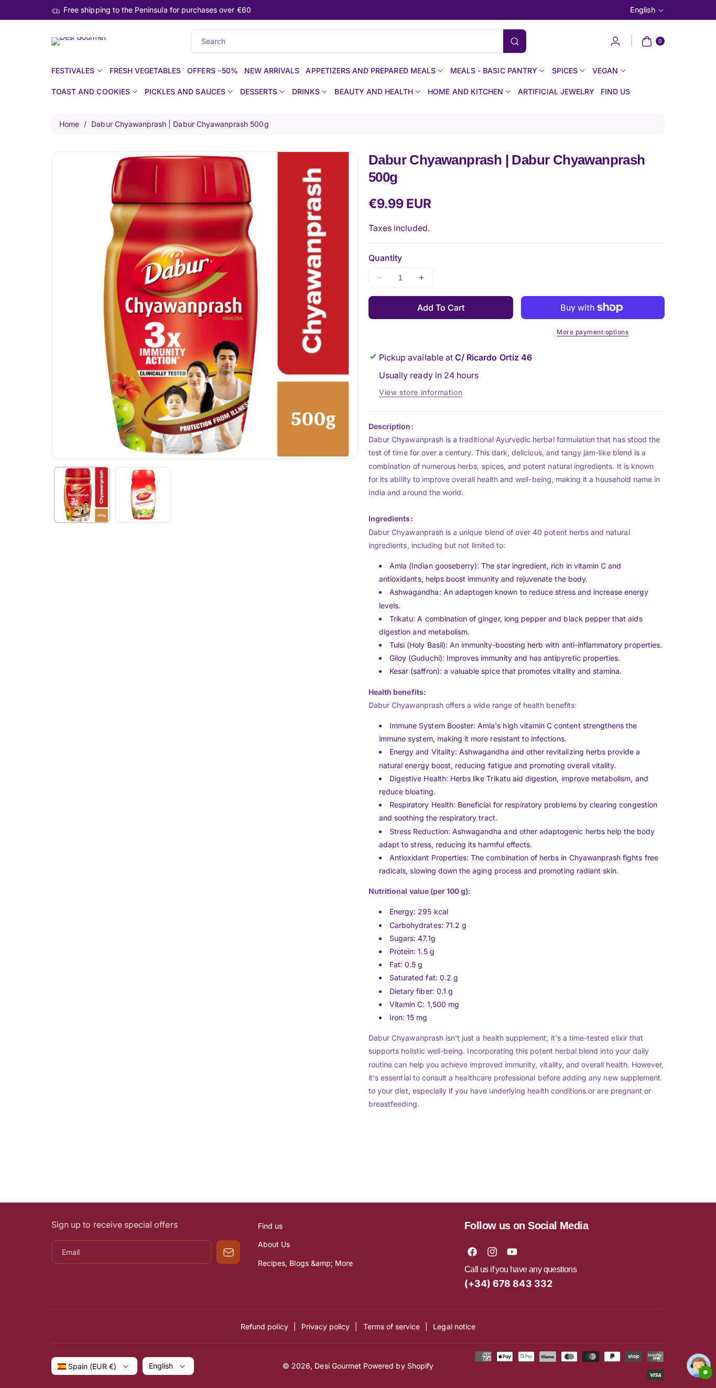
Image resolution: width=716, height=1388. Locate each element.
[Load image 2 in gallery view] (143, 495)
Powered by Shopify (398, 1365)
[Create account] (615, 41)
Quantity (385, 258)
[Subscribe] (228, 1252)
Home (69, 123)
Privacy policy (325, 1326)
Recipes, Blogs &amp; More (305, 1263)
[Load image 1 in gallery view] (82, 495)
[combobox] (358, 41)
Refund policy (264, 1326)
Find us (270, 1225)
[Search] (514, 41)
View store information (420, 392)
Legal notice (454, 1326)
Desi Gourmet (337, 1365)
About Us (274, 1244)
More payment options (592, 332)
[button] (652, 41)
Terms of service (391, 1326)
